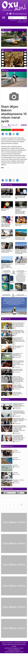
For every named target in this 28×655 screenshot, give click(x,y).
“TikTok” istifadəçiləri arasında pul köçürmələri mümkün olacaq (7, 251)
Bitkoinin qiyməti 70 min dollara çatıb (21, 225)
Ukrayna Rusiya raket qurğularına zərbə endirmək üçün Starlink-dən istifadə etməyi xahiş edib (19, 340)
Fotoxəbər (15, 450)
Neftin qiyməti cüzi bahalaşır (5, 237)
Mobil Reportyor (21, 14)
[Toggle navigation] (3, 17)
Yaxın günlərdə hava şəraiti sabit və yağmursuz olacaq (17, 354)
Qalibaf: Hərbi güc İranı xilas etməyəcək (18, 347)
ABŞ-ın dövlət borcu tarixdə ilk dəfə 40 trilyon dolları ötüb (6, 225)
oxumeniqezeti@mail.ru (14, 650)
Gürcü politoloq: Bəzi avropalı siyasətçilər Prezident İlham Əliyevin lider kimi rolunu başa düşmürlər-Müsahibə (19, 437)
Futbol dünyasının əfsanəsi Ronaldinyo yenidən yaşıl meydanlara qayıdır (17, 394)
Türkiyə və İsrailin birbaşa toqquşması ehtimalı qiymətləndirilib (18, 386)
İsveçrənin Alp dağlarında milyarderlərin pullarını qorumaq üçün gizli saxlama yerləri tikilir (20, 211)
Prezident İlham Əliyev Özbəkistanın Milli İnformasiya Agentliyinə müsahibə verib (18, 405)
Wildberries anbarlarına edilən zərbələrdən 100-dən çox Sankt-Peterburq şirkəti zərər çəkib (18, 363)
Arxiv (25, 20)
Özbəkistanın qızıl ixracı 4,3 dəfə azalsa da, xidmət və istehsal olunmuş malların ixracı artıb (6, 266)
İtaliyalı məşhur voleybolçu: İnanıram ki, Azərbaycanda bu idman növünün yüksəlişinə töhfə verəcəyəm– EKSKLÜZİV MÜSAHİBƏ (19, 428)
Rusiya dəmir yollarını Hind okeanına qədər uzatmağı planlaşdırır (20, 238)
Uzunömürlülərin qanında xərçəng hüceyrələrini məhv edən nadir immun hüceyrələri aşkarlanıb (19, 324)
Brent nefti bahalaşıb (20, 264)
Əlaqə (25, 21)
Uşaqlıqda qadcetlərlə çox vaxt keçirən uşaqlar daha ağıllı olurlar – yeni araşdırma (18, 332)
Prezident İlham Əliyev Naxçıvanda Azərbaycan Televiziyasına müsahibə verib (19, 412)
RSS (22, 648)
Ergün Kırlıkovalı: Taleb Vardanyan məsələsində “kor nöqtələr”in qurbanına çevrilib (20, 420)
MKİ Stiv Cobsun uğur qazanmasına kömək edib (20, 197)
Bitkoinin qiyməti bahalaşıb (5, 209)
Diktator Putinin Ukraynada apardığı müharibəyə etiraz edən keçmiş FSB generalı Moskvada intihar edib (18, 379)
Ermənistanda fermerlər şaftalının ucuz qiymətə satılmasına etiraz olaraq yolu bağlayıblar (21, 251)
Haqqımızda (20, 21)
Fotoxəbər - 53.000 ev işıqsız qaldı (18, 481)
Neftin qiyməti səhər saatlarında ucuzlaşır (6, 197)
